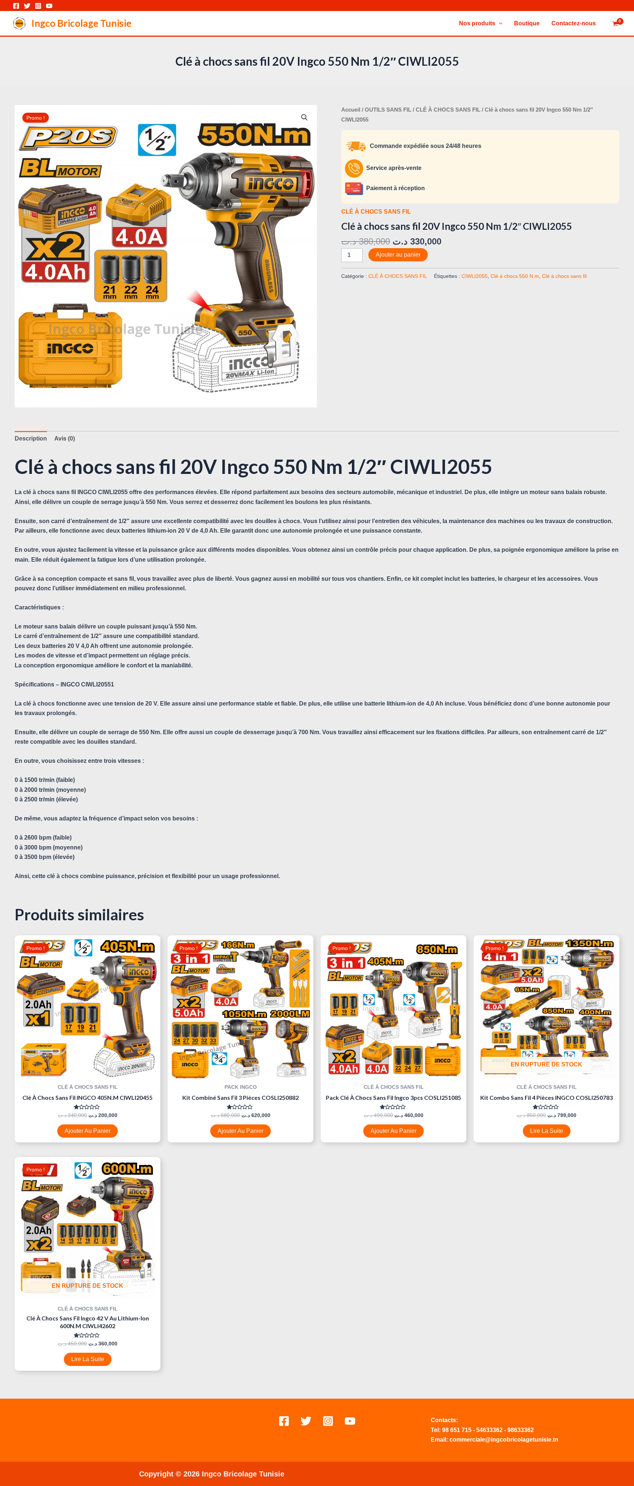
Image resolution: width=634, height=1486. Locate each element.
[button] (304, 117)
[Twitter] (27, 6)
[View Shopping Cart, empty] (615, 24)
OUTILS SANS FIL (388, 110)
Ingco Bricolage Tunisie (81, 23)
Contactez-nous (573, 23)
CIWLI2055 (475, 276)
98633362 (520, 1430)
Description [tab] (31, 438)
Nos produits (477, 23)
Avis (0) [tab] (64, 438)
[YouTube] (49, 6)
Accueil (350, 110)
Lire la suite (546, 1131)
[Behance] (350, 1421)
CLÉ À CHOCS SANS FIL (448, 110)
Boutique (527, 23)
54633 (484, 1430)
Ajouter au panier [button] (87, 1131)
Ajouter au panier (398, 254)
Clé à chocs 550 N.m (515, 276)
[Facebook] (16, 6)
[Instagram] (38, 6)
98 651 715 (456, 1430)
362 (498, 1430)
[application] (499, 23)
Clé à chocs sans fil (564, 276)
